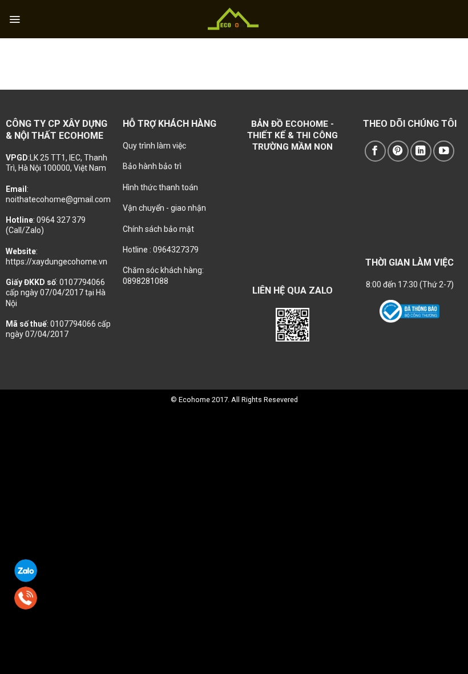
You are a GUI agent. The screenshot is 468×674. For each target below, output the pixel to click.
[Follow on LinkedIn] (420, 151)
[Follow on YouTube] (443, 151)
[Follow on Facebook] (375, 151)
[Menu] (15, 19)
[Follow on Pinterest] (398, 151)
